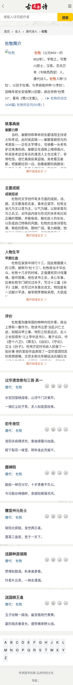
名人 (18, 31)
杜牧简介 (13, 43)
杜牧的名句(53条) (29, 104)
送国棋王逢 (14, 597)
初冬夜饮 (12, 423)
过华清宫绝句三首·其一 (24, 380)
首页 (7, 31)
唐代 (8, 387)
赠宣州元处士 (16, 510)
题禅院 (10, 467)
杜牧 (19, 387)
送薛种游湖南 (16, 554)
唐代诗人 (31, 31)
